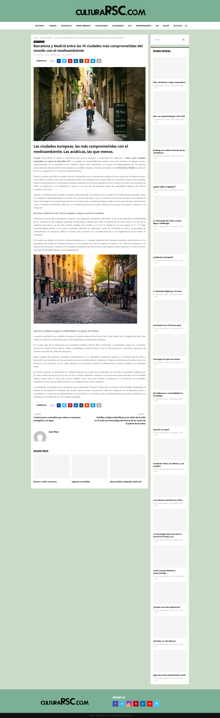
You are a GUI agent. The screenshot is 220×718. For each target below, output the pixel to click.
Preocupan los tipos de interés (166, 359)
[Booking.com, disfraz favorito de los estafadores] (169, 136)
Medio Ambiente (83, 26)
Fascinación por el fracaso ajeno (167, 325)
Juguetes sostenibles (81, 481)
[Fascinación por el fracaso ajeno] (169, 311)
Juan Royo (40, 55)
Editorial (39, 26)
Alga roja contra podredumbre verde (169, 675)
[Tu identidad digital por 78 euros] (169, 277)
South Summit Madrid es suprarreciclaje (164, 572)
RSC (130, 26)
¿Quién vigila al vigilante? (164, 187)
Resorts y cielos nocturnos (45, 481)
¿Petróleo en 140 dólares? (164, 641)
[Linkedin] (143, 704)
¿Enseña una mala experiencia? (166, 607)
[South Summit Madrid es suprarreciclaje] (169, 556)
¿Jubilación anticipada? (163, 257)
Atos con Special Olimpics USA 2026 (169, 116)
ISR (157, 26)
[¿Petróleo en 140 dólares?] (169, 627)
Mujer (166, 26)
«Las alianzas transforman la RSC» (168, 500)
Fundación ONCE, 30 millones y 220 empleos (168, 465)
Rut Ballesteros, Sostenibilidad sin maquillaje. (168, 395)
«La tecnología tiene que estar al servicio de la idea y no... (167, 535)
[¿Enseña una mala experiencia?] (169, 593)
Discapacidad (101, 26)
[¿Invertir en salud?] (169, 415)
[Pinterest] (136, 704)
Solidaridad (118, 26)
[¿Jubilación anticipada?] (169, 243)
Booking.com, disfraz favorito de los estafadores (169, 152)
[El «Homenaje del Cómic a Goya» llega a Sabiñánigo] (169, 206)
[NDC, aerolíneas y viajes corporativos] (169, 68)
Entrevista (66, 26)
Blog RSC (178, 26)
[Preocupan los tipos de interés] (169, 345)
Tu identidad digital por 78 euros (167, 291)
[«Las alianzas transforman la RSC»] (169, 486)
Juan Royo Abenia (162, 190)
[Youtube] (150, 704)
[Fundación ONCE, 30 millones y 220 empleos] (169, 449)
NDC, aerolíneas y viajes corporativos (169, 82)
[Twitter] (122, 704)
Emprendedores (143, 26)
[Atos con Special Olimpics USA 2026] (169, 102)
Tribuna (52, 26)
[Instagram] (129, 704)
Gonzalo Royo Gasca (163, 119)
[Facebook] (115, 704)
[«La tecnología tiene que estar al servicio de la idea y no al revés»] (169, 520)
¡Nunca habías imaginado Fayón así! (125, 481)
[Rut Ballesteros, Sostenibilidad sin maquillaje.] (169, 379)
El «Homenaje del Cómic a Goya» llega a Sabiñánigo (167, 222)
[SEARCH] (183, 39)
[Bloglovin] (156, 704)
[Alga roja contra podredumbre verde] (169, 661)
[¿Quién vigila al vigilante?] (169, 172)
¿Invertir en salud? (161, 429)
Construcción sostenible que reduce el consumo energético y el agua (57, 419)
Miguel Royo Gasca (162, 85)
